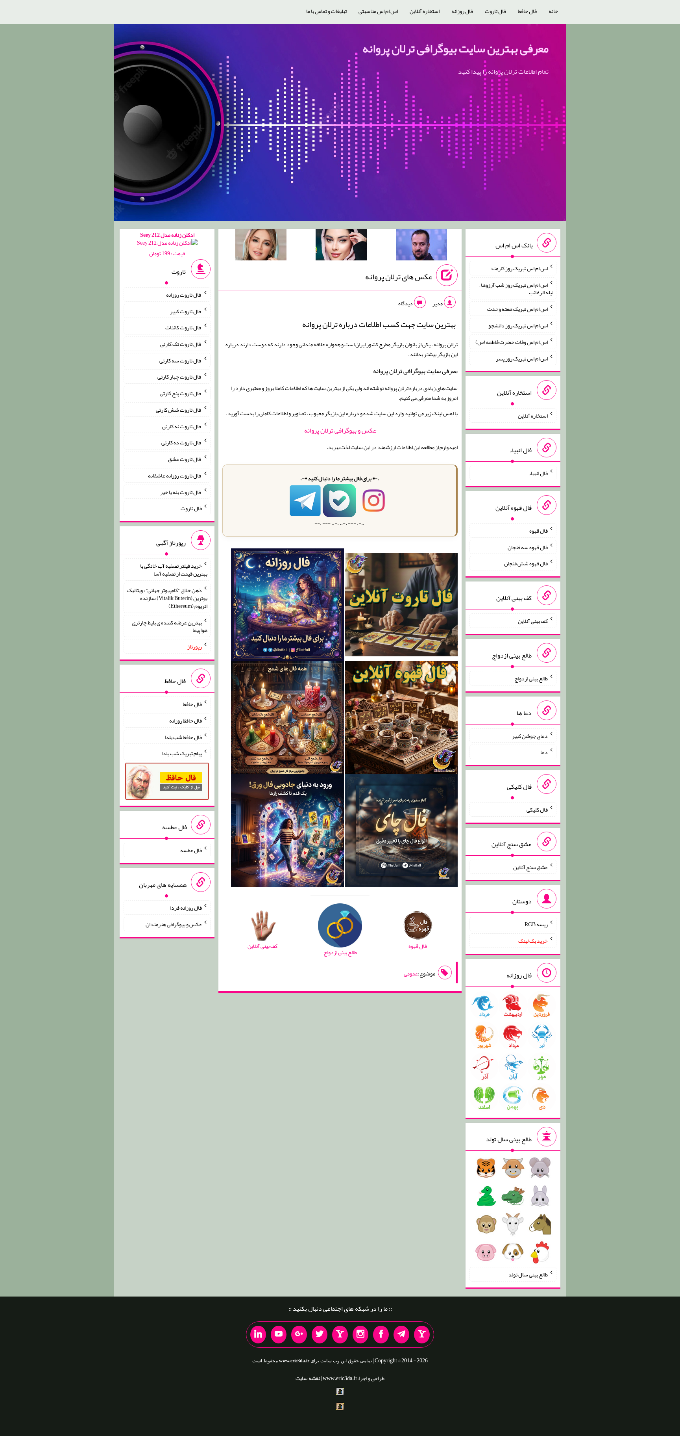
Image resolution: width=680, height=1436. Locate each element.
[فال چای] (401, 832)
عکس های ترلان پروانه (398, 276)
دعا (544, 752)
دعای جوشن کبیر (530, 735)
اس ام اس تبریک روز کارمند (519, 268)
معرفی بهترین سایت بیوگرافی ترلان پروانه (455, 48)
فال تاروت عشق (185, 458)
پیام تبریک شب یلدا (181, 753)
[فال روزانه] (287, 606)
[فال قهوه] (401, 719)
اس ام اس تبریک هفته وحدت (517, 308)
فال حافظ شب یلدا (183, 736)
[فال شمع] (287, 719)
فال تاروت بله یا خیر (181, 491)
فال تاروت (495, 11)
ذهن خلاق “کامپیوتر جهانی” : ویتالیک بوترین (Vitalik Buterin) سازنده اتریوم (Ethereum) (167, 598)
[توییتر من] (319, 1335)
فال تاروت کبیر (186, 310)
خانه (553, 11)
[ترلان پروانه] (341, 246)
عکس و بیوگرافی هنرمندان (174, 924)
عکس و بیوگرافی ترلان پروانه (340, 430)
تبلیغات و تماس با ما (326, 11)
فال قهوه (538, 530)
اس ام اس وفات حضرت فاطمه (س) (511, 341)
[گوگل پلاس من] (299, 1335)
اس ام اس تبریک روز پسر (522, 358)
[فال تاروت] (401, 606)
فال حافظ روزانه (185, 720)
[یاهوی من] (422, 1335)
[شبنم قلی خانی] (260, 246)
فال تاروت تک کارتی (181, 343)
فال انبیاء (538, 473)
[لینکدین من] (258, 1335)
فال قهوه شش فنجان (526, 563)
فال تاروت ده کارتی (181, 442)
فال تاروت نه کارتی (182, 425)
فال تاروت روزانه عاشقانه (175, 475)
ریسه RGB (536, 924)
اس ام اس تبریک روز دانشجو (518, 325)
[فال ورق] (287, 832)
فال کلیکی (537, 809)
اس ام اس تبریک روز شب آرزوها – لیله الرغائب (516, 288)
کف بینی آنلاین (533, 620)
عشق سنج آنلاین (530, 866)
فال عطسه (191, 850)
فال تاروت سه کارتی (180, 360)
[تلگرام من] (401, 1335)
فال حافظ (527, 11)
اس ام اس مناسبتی (378, 11)
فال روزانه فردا (186, 907)
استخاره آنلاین (425, 11)
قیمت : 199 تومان (167, 244)
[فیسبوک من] (381, 1335)
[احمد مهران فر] (421, 246)
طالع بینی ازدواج (531, 678)
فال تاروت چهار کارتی (179, 376)
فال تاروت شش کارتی (179, 409)
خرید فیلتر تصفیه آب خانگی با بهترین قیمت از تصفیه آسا (173, 569)
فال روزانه (462, 11)
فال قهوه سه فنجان (528, 546)
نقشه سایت (308, 1378)
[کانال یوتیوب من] (278, 1335)
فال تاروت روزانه (184, 294)
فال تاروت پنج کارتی (181, 393)
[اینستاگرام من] (360, 1335)
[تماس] (340, 1335)
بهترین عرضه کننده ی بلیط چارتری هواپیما (169, 626)
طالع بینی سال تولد (528, 1274)
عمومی (411, 973)
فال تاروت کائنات (183, 327)
